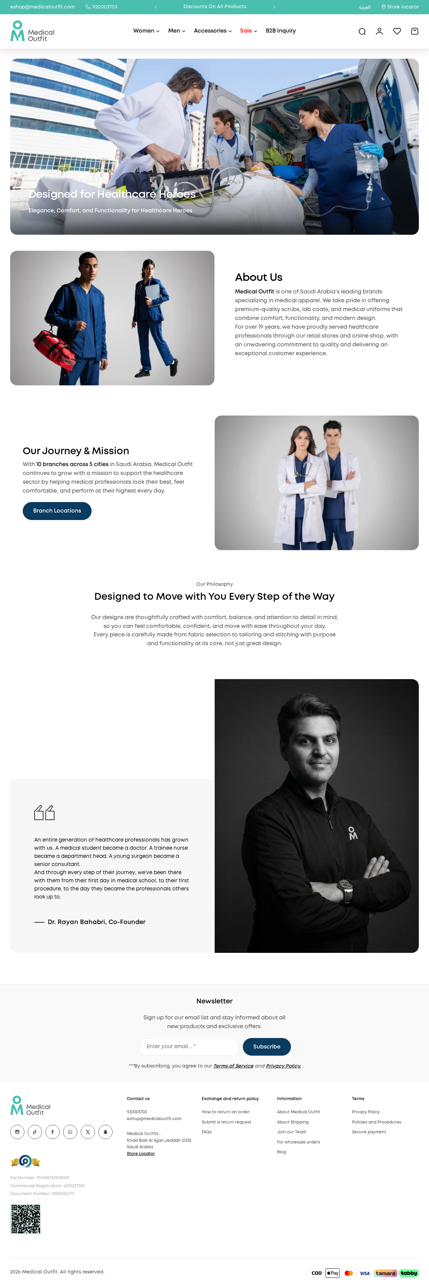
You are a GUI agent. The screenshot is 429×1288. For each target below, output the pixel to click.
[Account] (379, 31)
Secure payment (369, 1132)
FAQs (207, 1132)
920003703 (105, 7)
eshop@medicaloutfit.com (42, 7)
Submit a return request (226, 1122)
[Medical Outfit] (32, 31)
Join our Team (291, 1132)
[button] (156, 7)
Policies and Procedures (376, 1122)
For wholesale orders (298, 1142)
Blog (281, 1152)
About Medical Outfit (298, 1112)
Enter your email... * (171, 1046)
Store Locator (141, 1154)
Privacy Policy (366, 1112)
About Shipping (293, 1122)
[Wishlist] (397, 31)
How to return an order (226, 1112)
